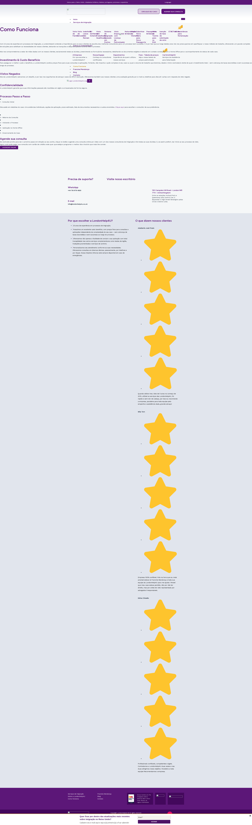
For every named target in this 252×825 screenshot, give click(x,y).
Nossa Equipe (98, 55)
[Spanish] (184, 2)
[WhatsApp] (69, 184)
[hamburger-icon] (183, 19)
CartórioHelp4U (169, 55)
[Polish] (179, 2)
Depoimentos (119, 55)
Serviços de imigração (82, 22)
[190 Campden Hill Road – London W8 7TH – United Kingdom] (153, 187)
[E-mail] (69, 198)
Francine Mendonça (81, 69)
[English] (174, 2)
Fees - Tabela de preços (149, 55)
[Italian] (177, 2)
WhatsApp (73, 187)
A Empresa (77, 55)
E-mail (71, 201)
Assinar (154, 822)
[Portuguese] (182, 2)
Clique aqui (119, 107)
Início (75, 19)
